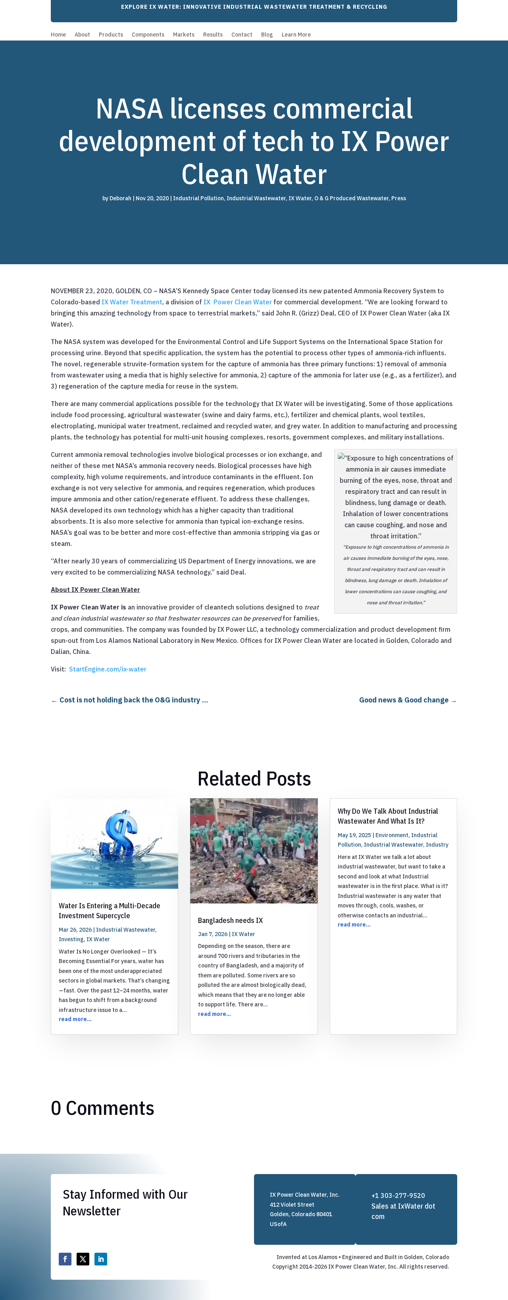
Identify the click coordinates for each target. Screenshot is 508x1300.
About (82, 35)
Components (148, 35)
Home (58, 35)
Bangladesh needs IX (230, 920)
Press (398, 198)
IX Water (300, 198)
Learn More (296, 35)
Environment (391, 835)
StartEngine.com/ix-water (107, 669)
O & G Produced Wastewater (351, 198)
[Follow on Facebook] (65, 1259)
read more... (75, 1019)
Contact (241, 35)
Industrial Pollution (198, 198)
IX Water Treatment (132, 302)
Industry (437, 844)
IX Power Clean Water (238, 302)
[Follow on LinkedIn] (100, 1259)
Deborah (120, 198)
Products (111, 35)
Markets (183, 35)
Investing (71, 939)
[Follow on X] (83, 1259)
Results (213, 35)
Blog (267, 35)
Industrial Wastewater (256, 198)
